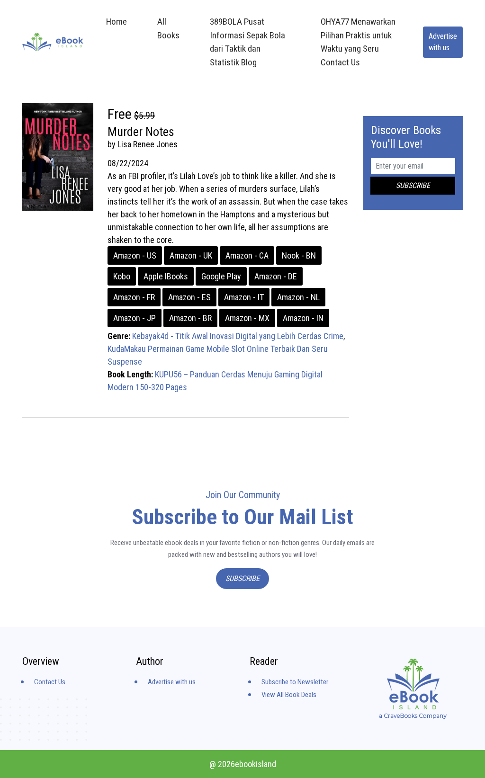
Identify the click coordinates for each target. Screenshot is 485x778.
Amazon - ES (189, 297)
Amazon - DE (275, 276)
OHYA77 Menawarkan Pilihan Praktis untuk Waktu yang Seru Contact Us (358, 42)
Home (116, 21)
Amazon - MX (247, 318)
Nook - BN (299, 255)
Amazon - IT (244, 297)
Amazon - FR (134, 297)
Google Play (221, 276)
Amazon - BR (190, 318)
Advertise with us (443, 42)
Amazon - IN (303, 318)
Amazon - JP (134, 318)
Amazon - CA (247, 255)
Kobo (121, 276)
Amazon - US (134, 255)
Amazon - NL (298, 297)
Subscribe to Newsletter (294, 682)
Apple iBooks (166, 276)
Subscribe (242, 578)
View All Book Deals (288, 694)
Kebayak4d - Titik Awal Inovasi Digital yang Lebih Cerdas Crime (237, 336)
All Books (168, 28)
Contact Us (49, 682)
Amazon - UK (191, 255)
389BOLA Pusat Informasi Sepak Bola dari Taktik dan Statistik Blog (247, 42)
